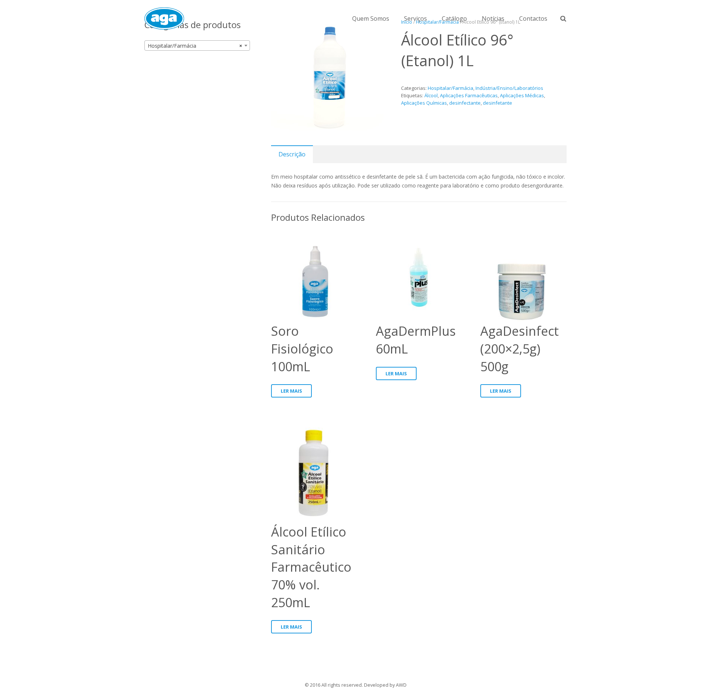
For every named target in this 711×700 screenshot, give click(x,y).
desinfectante (465, 102)
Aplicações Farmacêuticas (469, 95)
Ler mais (291, 391)
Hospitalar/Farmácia (450, 88)
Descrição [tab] (292, 154)
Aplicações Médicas (522, 95)
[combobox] (197, 45)
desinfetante (497, 102)
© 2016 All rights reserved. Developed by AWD (356, 685)
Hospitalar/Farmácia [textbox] (195, 45)
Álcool (431, 95)
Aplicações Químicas (424, 102)
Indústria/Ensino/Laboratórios (509, 88)
